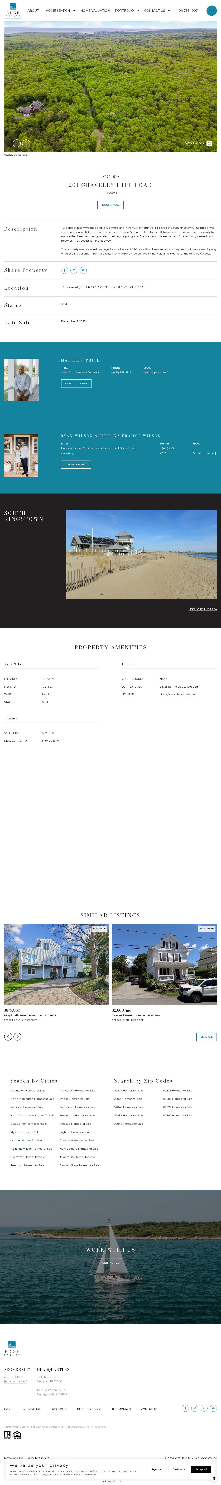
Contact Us (154, 11)
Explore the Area (203, 609)
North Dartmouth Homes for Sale (32, 1115)
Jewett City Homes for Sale (77, 1157)
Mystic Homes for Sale (25, 1132)
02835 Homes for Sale (177, 1090)
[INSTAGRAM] (194, 1408)
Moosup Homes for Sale (75, 1123)
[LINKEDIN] (204, 1408)
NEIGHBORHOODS (89, 1409)
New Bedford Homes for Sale (79, 1148)
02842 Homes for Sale (128, 1123)
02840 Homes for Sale (128, 1107)
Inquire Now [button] (110, 204)
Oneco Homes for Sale (74, 1098)
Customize (179, 1469)
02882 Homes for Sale (177, 1098)
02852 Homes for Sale (128, 1115)
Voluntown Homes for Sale (27, 1090)
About (33, 11)
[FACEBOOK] (185, 1408)
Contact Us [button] (110, 1262)
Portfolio (124, 11)
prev (17, 143)
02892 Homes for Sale (177, 1115)
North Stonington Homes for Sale (32, 1098)
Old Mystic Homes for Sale (27, 1157)
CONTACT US (149, 1409)
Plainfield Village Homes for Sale (31, 1148)
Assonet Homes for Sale (26, 1140)
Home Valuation (95, 11)
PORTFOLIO (59, 1409)
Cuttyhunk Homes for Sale (77, 1140)
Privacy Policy (206, 1458)
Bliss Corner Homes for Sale (28, 1123)
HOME (8, 1409)
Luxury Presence (37, 1458)
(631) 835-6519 (122, 372)
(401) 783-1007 (187, 11)
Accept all (201, 1469)
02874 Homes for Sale (128, 1090)
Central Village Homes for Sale (79, 1165)
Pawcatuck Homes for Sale (77, 1090)
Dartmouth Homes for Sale (77, 1107)
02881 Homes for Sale (128, 1098)
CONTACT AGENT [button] (76, 383)
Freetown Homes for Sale (27, 1165)
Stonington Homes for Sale (77, 1115)
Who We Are (32, 1409)
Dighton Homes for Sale (75, 1132)
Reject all (157, 1469)
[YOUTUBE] (213, 1408)
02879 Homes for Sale (177, 1107)
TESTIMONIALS (121, 1409)
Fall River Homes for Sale (26, 1107)
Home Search (58, 11)
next (26, 143)
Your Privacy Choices (110, 1481)
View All (206, 1036)
